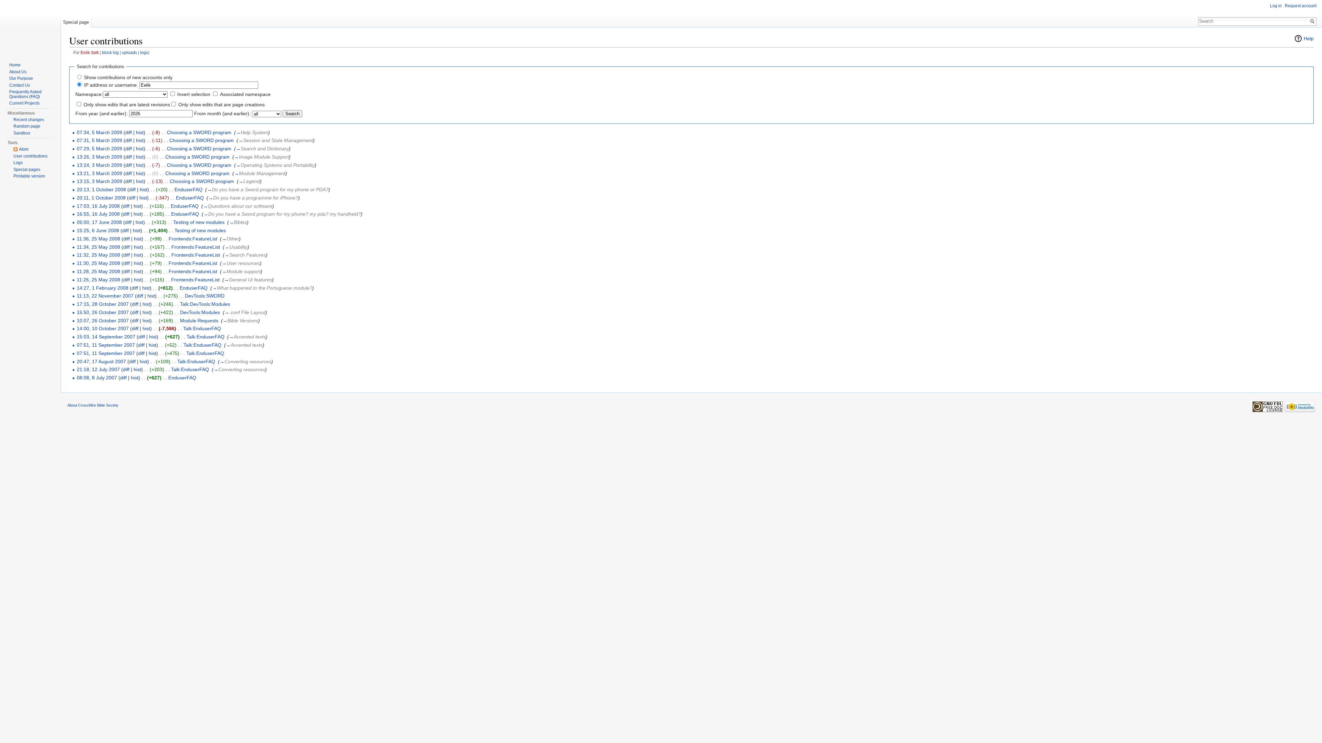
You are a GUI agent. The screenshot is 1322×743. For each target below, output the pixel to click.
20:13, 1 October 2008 (101, 189)
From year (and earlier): (101, 113)
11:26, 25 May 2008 (98, 279)
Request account (1300, 5)
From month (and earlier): (222, 113)
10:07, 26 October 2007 (103, 320)
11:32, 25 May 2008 (98, 255)
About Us (18, 71)
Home (15, 65)
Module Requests (199, 320)
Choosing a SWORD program (199, 132)
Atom (24, 149)
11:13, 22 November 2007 (105, 296)
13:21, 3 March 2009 (99, 173)
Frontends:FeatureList (193, 238)
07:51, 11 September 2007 (106, 345)
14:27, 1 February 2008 (102, 288)
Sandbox (21, 133)
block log (110, 52)
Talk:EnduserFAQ (202, 328)
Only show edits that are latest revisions (127, 104)
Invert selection (193, 94)
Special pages (26, 169)
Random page (26, 126)
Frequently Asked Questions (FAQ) (25, 94)
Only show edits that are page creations (221, 104)
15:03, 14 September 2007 (106, 337)
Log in (1276, 5)
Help (1309, 38)
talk (95, 52)
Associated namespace (245, 94)
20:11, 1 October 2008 (101, 198)
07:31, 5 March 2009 (99, 140)
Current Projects (24, 103)
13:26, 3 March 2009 (99, 157)
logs (144, 52)
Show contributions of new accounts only (128, 77)
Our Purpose (21, 78)
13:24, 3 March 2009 (99, 165)
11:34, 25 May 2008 (98, 247)
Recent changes (28, 119)
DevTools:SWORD (204, 296)
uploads (129, 52)
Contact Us (19, 85)
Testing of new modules (198, 222)
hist (140, 132)
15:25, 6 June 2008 (98, 230)
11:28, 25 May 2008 (98, 271)
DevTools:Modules (200, 312)
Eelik (85, 52)
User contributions (30, 156)
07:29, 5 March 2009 (99, 148)
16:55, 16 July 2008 (98, 214)
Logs (18, 162)
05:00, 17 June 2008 (99, 222)
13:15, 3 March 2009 (99, 181)
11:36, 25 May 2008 (98, 238)
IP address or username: (111, 85)
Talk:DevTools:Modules (205, 304)
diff (128, 132)
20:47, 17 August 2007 (101, 361)
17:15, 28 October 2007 (103, 304)
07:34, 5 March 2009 (99, 132)
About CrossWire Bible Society (92, 405)
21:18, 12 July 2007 (98, 369)
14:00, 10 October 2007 (103, 328)
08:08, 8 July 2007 (97, 377)
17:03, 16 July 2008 (98, 206)
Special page (76, 22)
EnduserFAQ (188, 189)
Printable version (29, 176)
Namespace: (89, 94)
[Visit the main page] (30, 27)
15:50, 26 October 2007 (103, 312)
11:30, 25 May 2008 (98, 263)
